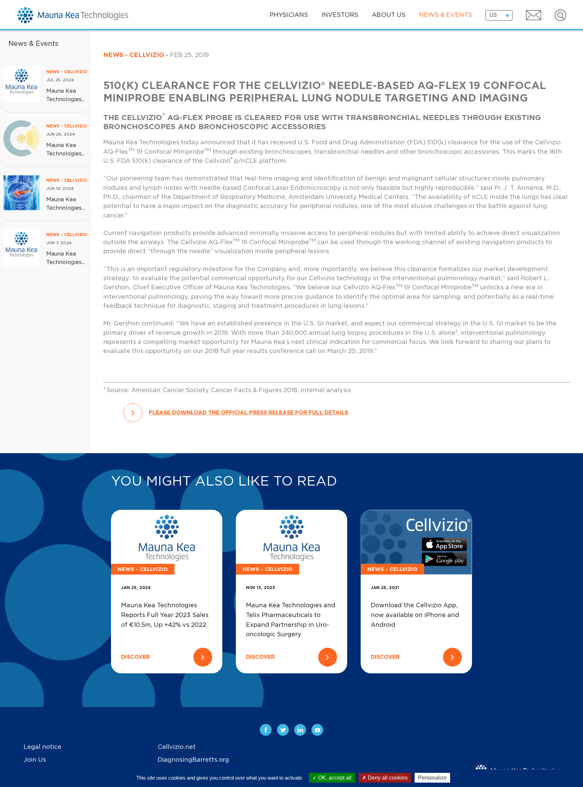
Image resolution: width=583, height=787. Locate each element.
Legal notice (42, 747)
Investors (340, 15)
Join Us (35, 760)
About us (389, 15)
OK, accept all (334, 778)
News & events (445, 15)
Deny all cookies (387, 778)
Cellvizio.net (177, 747)
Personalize (432, 778)
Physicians (289, 15)
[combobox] (498, 15)
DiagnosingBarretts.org (193, 760)
